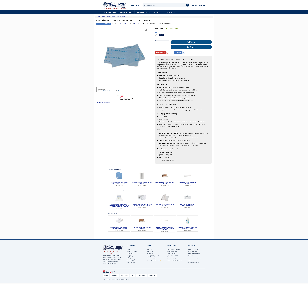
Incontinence (191, 257)
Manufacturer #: (147, 23)
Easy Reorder (130, 257)
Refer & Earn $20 (171, 253)
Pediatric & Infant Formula (194, 259)
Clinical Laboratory (143, 12)
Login (128, 249)
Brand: (132, 23)
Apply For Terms (131, 262)
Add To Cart (191, 42)
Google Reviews (154, 260)
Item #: (99, 23)
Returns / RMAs (130, 260)
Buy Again (129, 255)
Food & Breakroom (169, 12)
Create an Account (132, 251)
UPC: (160, 23)
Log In (192, 5)
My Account (198, 5)
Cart (204, 5)
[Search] (187, 5)
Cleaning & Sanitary (126, 12)
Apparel (156, 12)
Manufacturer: (116, 23)
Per (156, 32)
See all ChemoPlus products (103, 102)
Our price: (159, 28)
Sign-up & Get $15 (172, 251)
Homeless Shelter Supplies (174, 260)
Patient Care (191, 255)
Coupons (169, 257)
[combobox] (162, 42)
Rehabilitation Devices (194, 253)
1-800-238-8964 (135, 5)
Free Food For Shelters (173, 259)
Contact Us (150, 253)
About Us (149, 249)
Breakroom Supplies (193, 262)
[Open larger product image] (124, 55)
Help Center (150, 251)
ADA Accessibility (151, 259)
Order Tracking (131, 259)
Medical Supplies (110, 12)
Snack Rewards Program (173, 249)
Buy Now (190, 47)
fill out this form (122, 90)
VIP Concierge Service (153, 255)
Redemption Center (172, 255)
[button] (98, 55)
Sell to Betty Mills (151, 257)
